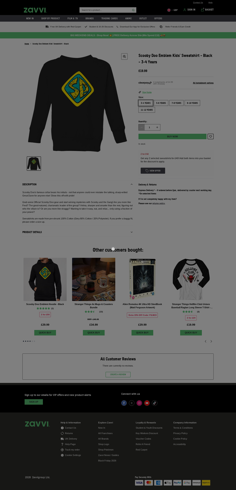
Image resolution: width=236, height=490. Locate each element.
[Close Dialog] (113, 249)
